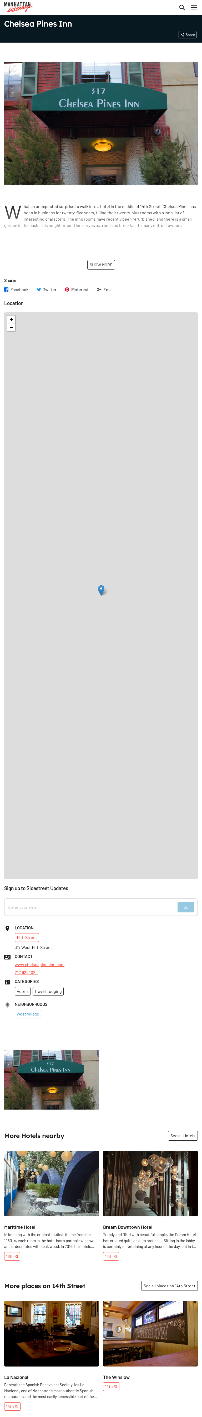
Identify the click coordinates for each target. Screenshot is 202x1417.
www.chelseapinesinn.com (39, 964)
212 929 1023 (26, 972)
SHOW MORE (101, 264)
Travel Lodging (48, 991)
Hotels (23, 991)
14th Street (27, 937)
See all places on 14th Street (169, 1285)
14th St (12, 1406)
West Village (28, 1013)
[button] (101, 590)
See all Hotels (182, 1135)
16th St (12, 1256)
